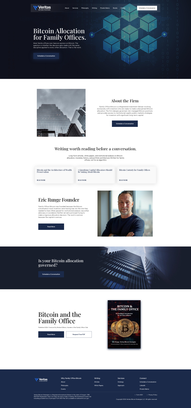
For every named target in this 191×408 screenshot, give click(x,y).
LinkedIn (142, 385)
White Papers (98, 385)
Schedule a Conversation (148, 382)
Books (115, 8)
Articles (96, 382)
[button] (41, 180)
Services (75, 8)
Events (123, 8)
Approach (121, 385)
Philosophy (85, 8)
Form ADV (139, 395)
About (67, 8)
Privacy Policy (153, 395)
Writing (94, 8)
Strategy (121, 382)
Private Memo (105, 8)
